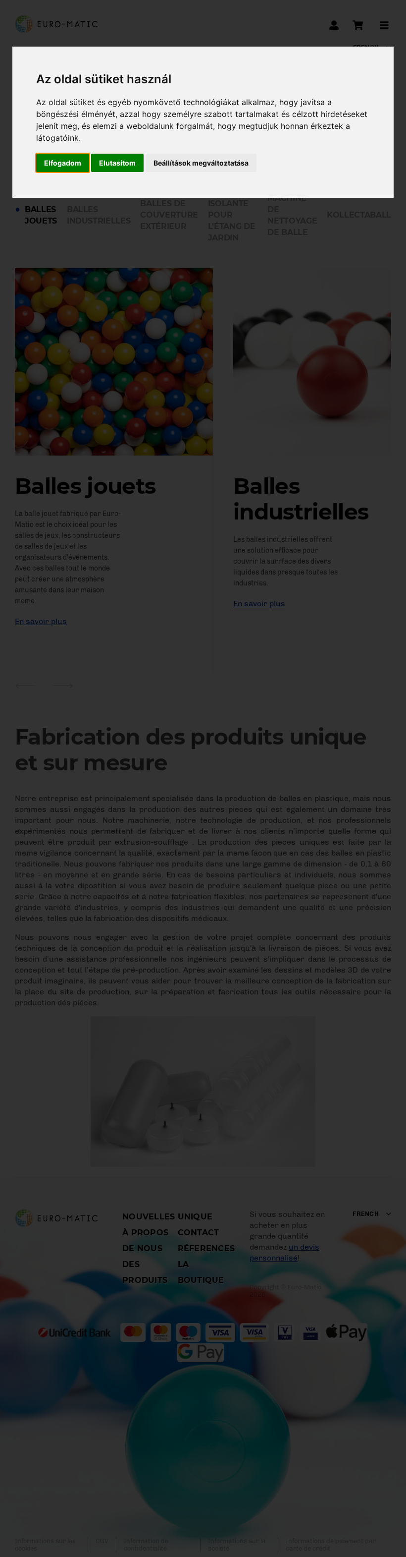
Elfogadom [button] (62, 163)
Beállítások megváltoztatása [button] (201, 163)
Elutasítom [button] (117, 163)
